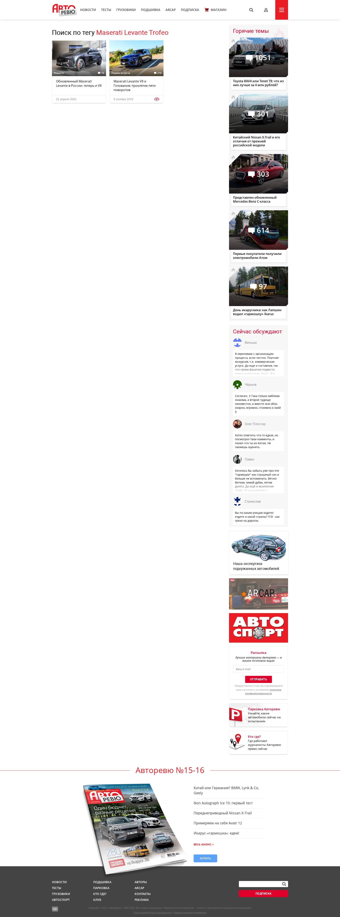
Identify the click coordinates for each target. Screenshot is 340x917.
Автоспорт (61, 900)
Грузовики (126, 10)
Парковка (101, 888)
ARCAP (170, 10)
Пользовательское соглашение (152, 912)
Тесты (106, 10)
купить (205, 858)
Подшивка (150, 10)
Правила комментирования (190, 912)
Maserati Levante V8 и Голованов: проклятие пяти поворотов (135, 85)
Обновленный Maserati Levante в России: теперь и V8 (79, 83)
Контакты (143, 894)
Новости (88, 10)
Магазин (218, 10)
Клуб (97, 900)
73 (102, 73)
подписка (264, 893)
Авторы (141, 882)
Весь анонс (203, 844)
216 (159, 73)
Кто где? (99, 894)
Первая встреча (120, 73)
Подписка (190, 10)
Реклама (142, 900)
